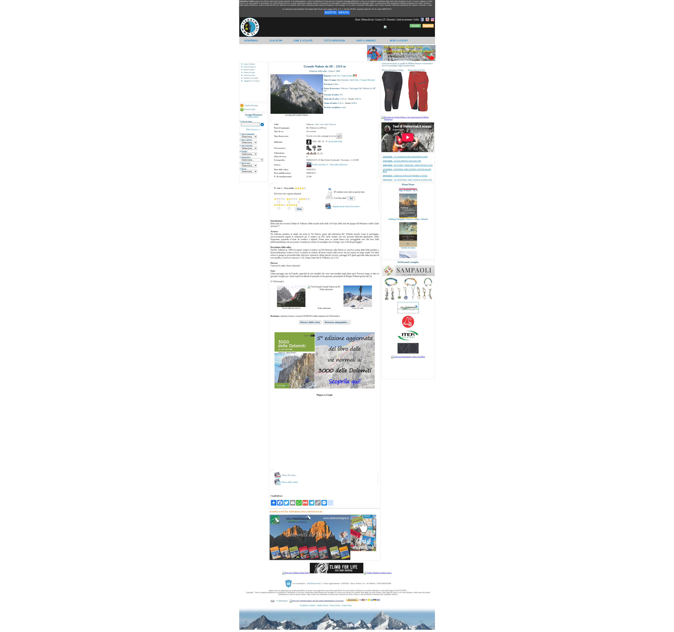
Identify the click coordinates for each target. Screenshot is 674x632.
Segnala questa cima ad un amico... (347, 206)
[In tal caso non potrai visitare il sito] (344, 14)
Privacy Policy (335, 605)
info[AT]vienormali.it (314, 583)
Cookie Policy (347, 605)
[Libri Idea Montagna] (310, 559)
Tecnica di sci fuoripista (408, 245)
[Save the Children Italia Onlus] (295, 573)
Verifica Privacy (322, 605)
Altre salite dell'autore (339, 164)
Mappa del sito (368, 19)
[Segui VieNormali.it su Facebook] (422, 19)
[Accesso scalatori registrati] (415, 27)
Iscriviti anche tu (250, 67)
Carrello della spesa (251, 105)
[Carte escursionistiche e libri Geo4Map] (408, 357)
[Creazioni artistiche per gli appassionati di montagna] (408, 299)
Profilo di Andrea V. (320, 164)
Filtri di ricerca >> (253, 129)
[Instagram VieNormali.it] (432, 19)
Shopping (391, 19)
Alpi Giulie (354, 80)
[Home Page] (249, 36)
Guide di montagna (404, 19)
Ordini (416, 19)
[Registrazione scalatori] (428, 27)
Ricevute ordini (249, 109)
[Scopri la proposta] (408, 119)
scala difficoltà (335, 141)
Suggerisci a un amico (251, 81)
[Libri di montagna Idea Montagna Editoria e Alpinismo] (408, 313)
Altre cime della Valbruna (325, 124)
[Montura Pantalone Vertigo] (392, 111)
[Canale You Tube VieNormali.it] (427, 19)
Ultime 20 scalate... (289, 475)
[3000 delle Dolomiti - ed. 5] (325, 388)
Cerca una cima (249, 75)
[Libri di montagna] (363, 550)
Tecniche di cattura (408, 216)
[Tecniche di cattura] (408, 215)
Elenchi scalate (249, 70)
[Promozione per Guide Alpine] (401, 60)
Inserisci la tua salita (251, 78)
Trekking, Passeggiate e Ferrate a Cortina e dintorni (408, 188)
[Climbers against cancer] (378, 573)
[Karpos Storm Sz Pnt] (418, 111)
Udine (349, 76)
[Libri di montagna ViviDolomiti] (408, 353)
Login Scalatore (249, 64)
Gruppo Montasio (368, 80)
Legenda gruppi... (253, 117)
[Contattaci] (272, 601)
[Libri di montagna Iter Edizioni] (408, 340)
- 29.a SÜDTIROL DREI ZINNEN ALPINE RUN (408, 178)
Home (357, 19)
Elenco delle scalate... (290, 482)
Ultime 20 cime (249, 72)
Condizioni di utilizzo (307, 605)
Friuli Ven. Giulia (339, 76)
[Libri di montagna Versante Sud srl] (408, 327)
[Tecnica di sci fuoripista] (408, 243)
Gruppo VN (380, 19)
